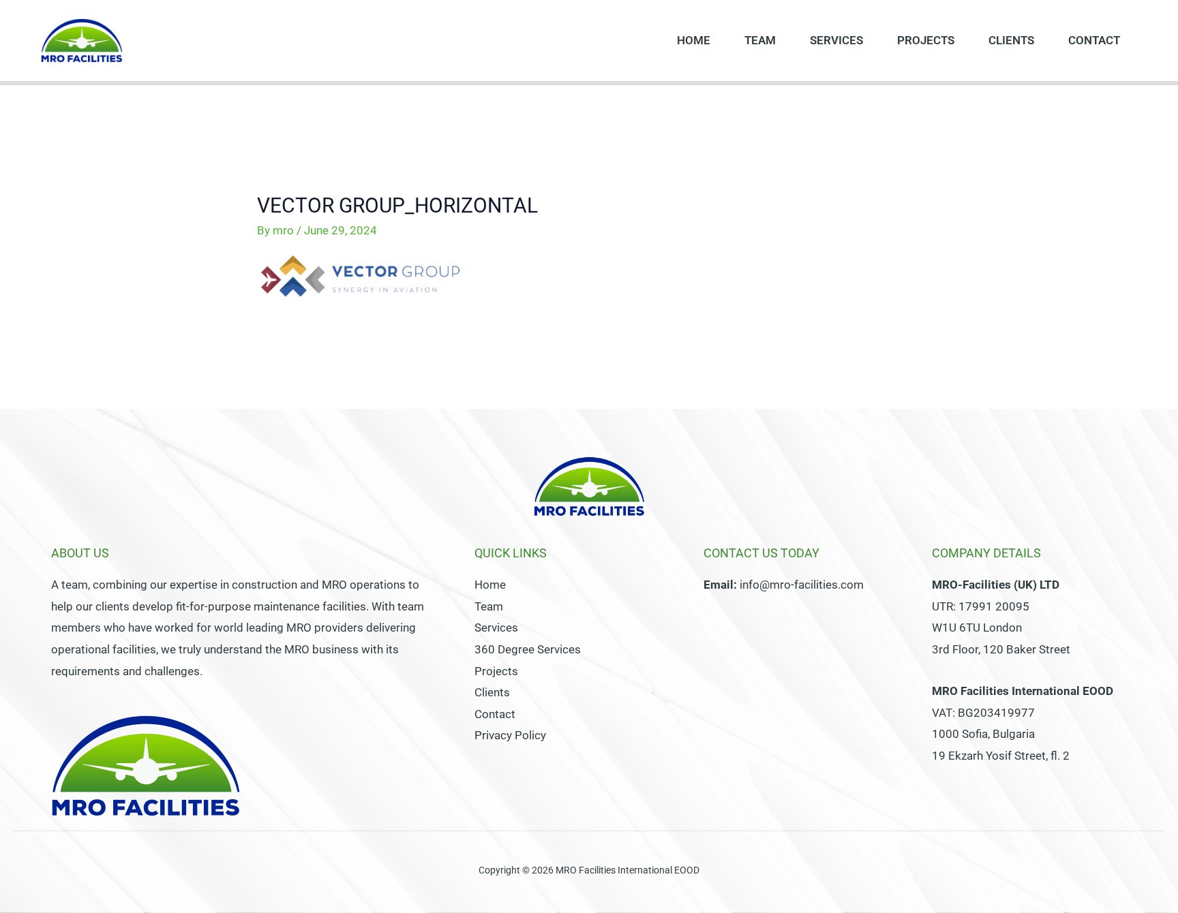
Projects (925, 40)
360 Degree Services (527, 649)
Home (693, 40)
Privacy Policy (510, 735)
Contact (1094, 40)
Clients (1011, 40)
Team (760, 40)
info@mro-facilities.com (802, 584)
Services (836, 40)
